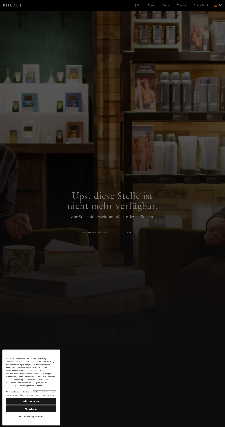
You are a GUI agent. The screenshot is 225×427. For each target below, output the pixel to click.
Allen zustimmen (31, 401)
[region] (31, 387)
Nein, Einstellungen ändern (31, 416)
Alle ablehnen (31, 409)
